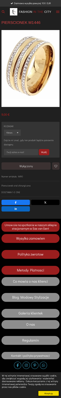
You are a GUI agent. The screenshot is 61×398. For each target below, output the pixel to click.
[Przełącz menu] (57, 12)
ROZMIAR (8, 126)
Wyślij (44, 152)
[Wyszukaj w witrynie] (3, 12)
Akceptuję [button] (48, 393)
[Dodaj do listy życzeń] (56, 166)
